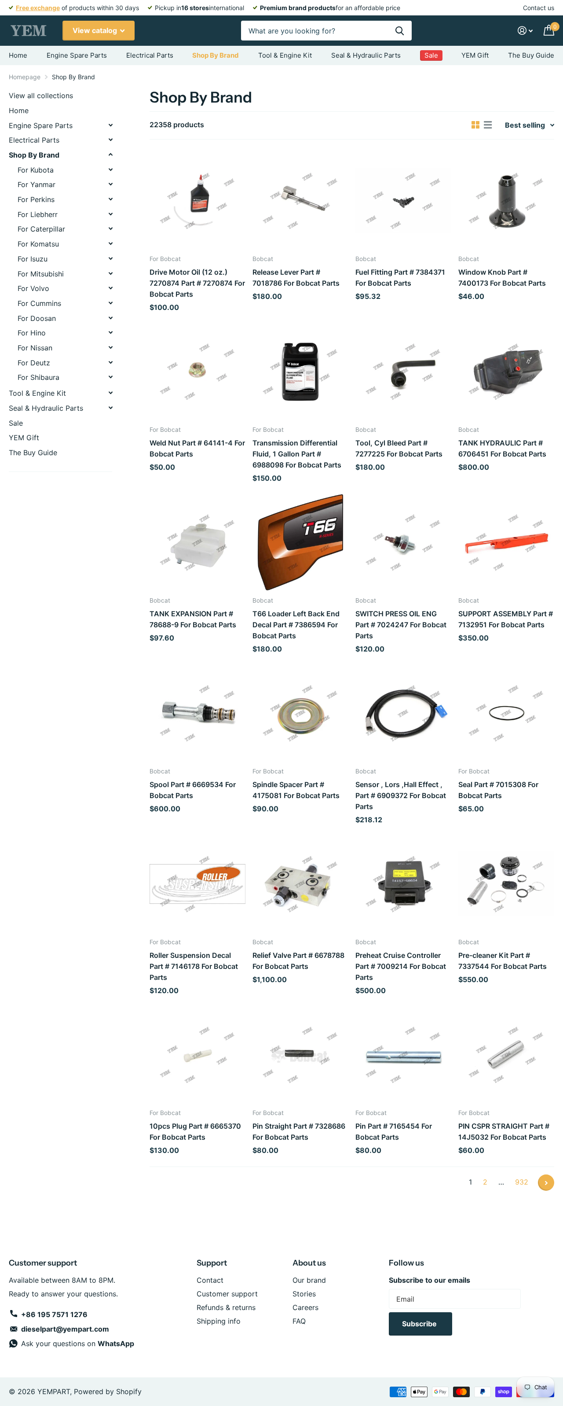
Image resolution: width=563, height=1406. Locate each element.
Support (212, 1263)
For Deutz (34, 362)
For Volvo (33, 288)
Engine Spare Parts (77, 55)
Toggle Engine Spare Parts (110, 125)
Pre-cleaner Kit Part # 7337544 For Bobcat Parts (502, 961)
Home (18, 55)
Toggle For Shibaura (110, 377)
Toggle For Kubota (110, 169)
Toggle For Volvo (110, 288)
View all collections (41, 95)
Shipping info (219, 1321)
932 (521, 1182)
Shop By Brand (215, 55)
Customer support (227, 1293)
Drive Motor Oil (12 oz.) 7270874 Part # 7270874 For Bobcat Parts (197, 283)
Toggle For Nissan (110, 347)
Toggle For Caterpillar (110, 228)
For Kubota (36, 170)
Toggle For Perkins (110, 199)
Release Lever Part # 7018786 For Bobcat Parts (296, 277)
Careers (305, 1307)
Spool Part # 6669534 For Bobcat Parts (193, 790)
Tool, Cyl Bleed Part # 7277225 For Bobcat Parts (398, 448)
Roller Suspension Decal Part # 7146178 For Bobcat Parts (194, 966)
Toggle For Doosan (110, 318)
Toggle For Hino (110, 332)
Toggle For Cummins (110, 303)
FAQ (299, 1321)
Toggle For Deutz (110, 362)
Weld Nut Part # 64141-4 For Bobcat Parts (197, 448)
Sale (16, 423)
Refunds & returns (226, 1307)
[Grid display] (475, 125)
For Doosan (37, 318)
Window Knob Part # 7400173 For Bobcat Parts (502, 277)
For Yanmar (36, 184)
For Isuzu (33, 258)
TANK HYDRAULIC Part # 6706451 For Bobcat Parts (502, 448)
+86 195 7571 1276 (54, 1314)
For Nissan (35, 347)
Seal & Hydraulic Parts (366, 55)
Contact (210, 1280)
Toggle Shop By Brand (110, 154)
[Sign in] (525, 30)
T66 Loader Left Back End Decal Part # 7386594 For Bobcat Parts (296, 624)
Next (546, 1182)
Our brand (309, 1280)
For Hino (32, 332)
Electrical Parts (149, 55)
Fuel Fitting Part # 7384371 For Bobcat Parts (400, 277)
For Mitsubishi (41, 273)
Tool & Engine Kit (285, 55)
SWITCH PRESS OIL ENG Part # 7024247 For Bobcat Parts (400, 624)
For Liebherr (38, 214)
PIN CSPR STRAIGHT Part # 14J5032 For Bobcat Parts (503, 1131)
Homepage (24, 77)
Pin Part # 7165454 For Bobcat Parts (393, 1131)
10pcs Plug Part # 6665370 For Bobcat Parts (195, 1131)
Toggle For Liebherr (110, 214)
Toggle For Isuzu (110, 258)
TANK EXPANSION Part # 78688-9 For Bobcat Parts (193, 619)
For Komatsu (38, 243)
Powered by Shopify (108, 1391)
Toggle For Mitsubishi (110, 273)
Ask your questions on (77, 1343)
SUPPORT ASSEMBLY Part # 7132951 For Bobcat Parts (505, 619)
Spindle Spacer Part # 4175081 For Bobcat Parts (296, 790)
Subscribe (420, 1323)
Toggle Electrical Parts (110, 139)
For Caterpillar (41, 229)
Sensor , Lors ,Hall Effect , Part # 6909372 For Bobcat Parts (400, 795)
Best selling (525, 125)
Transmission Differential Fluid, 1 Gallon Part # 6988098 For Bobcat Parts (296, 453)
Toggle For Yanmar (110, 184)
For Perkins (36, 199)
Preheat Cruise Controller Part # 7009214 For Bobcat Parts (400, 966)
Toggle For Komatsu (110, 243)
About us (309, 1263)
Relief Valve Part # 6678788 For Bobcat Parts (298, 961)
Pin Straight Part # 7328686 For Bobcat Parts (298, 1131)
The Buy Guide (531, 55)
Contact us (538, 7)
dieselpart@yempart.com (65, 1329)
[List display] (488, 125)
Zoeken (400, 30)
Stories (304, 1293)
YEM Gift (475, 55)
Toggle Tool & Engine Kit (110, 392)
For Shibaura (38, 377)
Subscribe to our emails (429, 1280)
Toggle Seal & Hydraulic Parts (110, 407)
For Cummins (39, 303)
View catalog (96, 30)
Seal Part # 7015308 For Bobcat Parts (498, 790)
